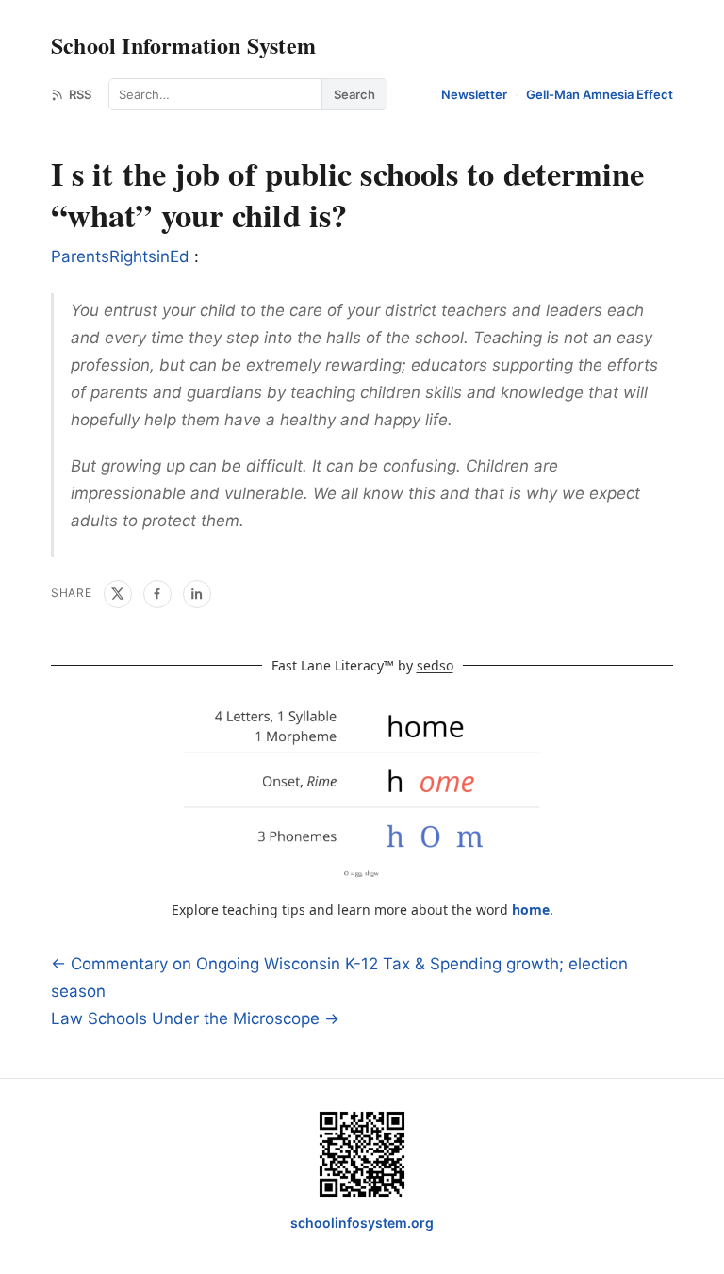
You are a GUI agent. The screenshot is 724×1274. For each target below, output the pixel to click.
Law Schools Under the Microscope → (195, 1018)
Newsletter (474, 94)
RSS (80, 94)
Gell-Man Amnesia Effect (599, 94)
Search (354, 94)
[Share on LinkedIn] (197, 594)
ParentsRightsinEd (122, 256)
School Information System (183, 44)
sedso (435, 665)
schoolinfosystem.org (362, 1223)
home (531, 909)
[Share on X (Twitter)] (118, 594)
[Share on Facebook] (157, 594)
